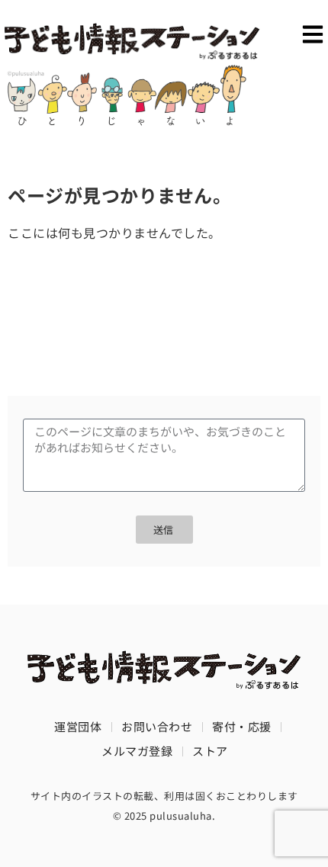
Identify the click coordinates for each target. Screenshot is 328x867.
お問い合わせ (156, 726)
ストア (210, 751)
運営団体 (77, 726)
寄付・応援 (242, 726)
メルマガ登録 (136, 751)
